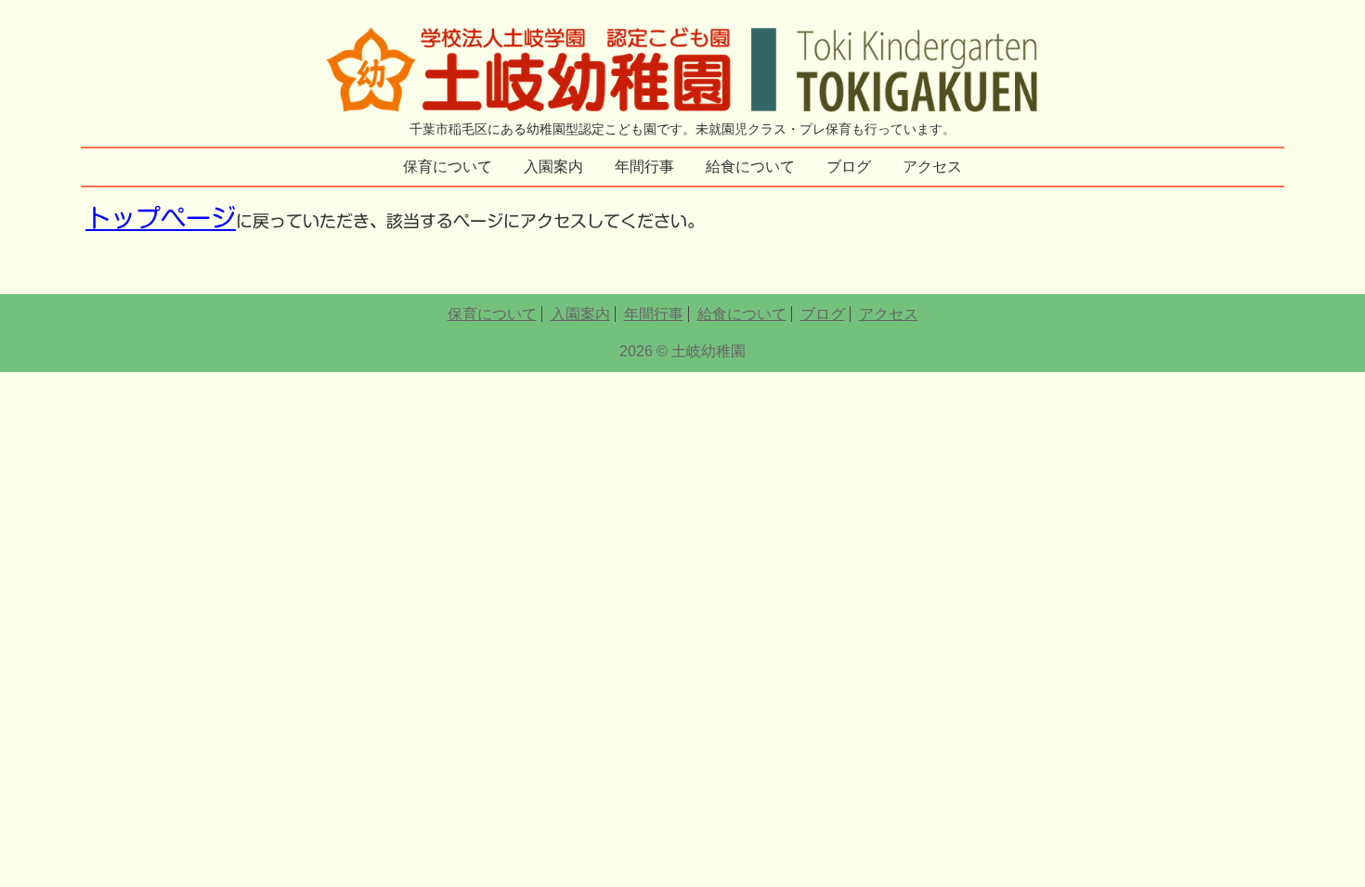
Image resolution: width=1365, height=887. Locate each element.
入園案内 (553, 166)
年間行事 (644, 166)
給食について (750, 166)
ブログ (848, 166)
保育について (447, 166)
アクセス (932, 166)
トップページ (160, 217)
